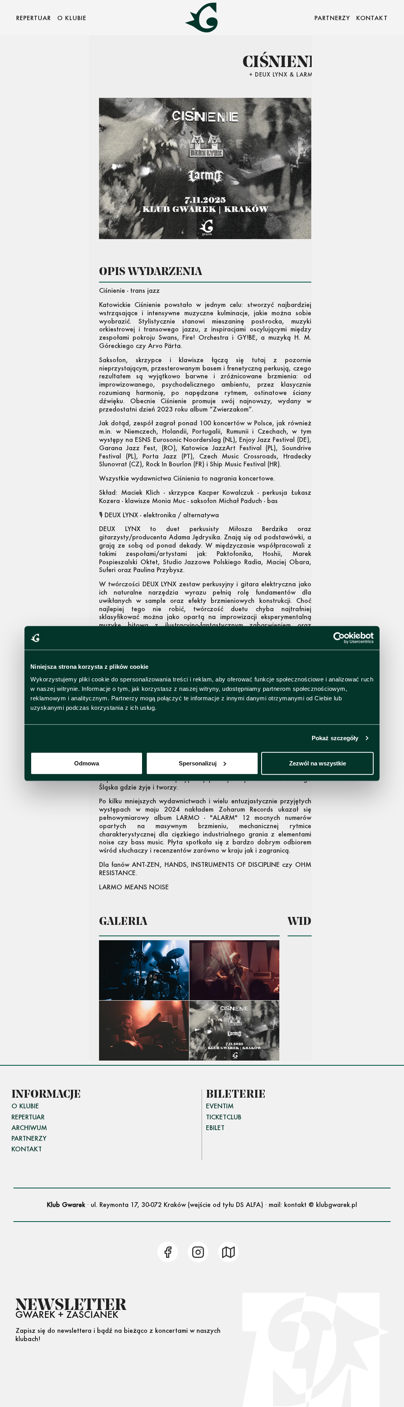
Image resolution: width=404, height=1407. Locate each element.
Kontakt (26, 1149)
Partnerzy (29, 1138)
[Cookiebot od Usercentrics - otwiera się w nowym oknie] (339, 638)
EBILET (215, 1127)
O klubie (25, 1106)
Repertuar (28, 1117)
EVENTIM (220, 1106)
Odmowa (86, 763)
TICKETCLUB (223, 1117)
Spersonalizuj (198, 763)
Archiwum (29, 1127)
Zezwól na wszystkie (317, 763)
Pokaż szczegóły (335, 738)
